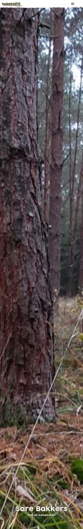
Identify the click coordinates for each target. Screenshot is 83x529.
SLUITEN (79, 497)
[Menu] (72, 4)
